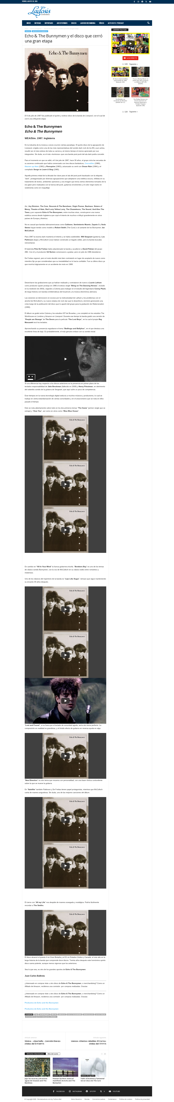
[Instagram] (138, 2)
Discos (73, 23)
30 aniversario (44, 1014)
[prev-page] (102, 1054)
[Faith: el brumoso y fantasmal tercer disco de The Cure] (93, 1067)
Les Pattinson (100, 1014)
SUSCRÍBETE (131, 58)
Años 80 (53, 1014)
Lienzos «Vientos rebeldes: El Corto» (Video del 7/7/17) (88, 1042)
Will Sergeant (51, 1017)
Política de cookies (125, 1099)
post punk (41, 1017)
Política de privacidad (142, 1099)
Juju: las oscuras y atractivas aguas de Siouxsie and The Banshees (36, 1080)
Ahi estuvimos (62, 23)
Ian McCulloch (88, 1014)
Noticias (38, 23)
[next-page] (105, 1054)
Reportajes (49, 23)
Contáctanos (112, 1099)
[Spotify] (142, 2)
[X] (146, 2)
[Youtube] (150, 2)
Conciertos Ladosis (98, 1099)
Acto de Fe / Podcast (116, 23)
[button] (148, 23)
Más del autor (53, 1054)
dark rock (61, 1014)
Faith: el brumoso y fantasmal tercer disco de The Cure (92, 1079)
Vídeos (101, 23)
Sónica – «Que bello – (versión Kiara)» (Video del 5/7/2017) (43, 1042)
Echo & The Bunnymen (74, 1014)
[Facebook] (134, 2)
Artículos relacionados (35, 1054)
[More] (103, 1028)
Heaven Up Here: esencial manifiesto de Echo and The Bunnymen (64, 1080)
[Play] (65, 359)
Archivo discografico (36, 28)
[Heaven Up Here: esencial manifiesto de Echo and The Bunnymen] (65, 1067)
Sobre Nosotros (76, 1099)
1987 (36, 1014)
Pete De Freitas (31, 1017)
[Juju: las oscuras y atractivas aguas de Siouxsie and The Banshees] (37, 1067)
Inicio (29, 23)
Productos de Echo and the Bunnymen (41, 1003)
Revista (87, 1099)
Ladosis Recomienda (87, 23)
